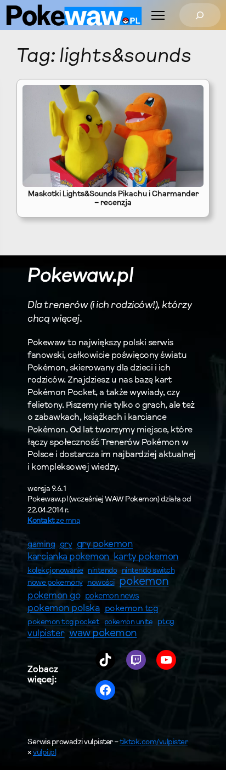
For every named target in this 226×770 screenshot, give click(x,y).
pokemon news (112, 596)
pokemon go (53, 596)
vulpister (46, 634)
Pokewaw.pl (80, 277)
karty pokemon (146, 557)
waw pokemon (103, 634)
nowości (101, 583)
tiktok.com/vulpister (154, 742)
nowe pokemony (55, 583)
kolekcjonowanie (55, 571)
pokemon (144, 582)
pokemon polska (63, 609)
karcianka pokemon (68, 557)
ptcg (165, 622)
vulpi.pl (44, 753)
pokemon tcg (132, 608)
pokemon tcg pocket (63, 622)
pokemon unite (128, 622)
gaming (41, 545)
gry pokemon (105, 545)
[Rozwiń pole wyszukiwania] (200, 15)
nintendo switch (148, 571)
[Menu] (158, 15)
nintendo (102, 570)
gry (66, 544)
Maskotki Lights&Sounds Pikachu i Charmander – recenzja (113, 199)
